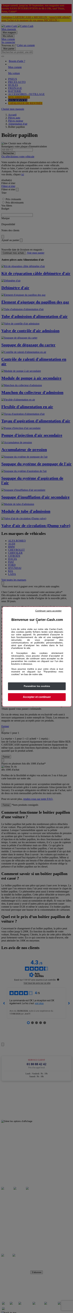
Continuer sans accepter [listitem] (48, 610)
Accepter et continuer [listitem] (37, 697)
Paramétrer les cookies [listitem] (37, 686)
